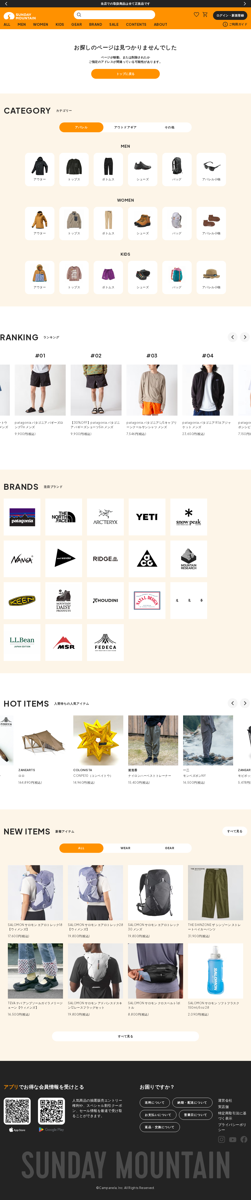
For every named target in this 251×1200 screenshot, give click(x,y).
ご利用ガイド (238, 24)
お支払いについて (158, 1115)
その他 (169, 127)
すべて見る (235, 831)
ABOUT (160, 24)
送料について (155, 1102)
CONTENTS (136, 24)
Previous (6, 3)
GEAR (76, 24)
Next (244, 3)
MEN (22, 24)
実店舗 (223, 1106)
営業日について (195, 1115)
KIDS (60, 24)
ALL (7, 24)
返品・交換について (160, 1127)
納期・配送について (192, 1102)
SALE (114, 24)
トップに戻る (125, 74)
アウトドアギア (125, 127)
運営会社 (225, 1100)
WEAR (126, 848)
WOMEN (40, 24)
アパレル (81, 127)
